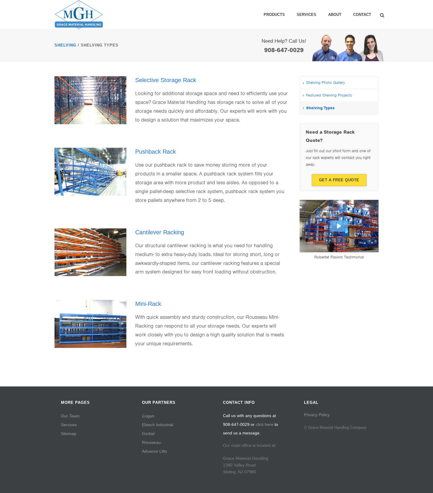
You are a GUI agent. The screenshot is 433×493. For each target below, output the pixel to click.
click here (264, 424)
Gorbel (148, 433)
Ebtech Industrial (157, 424)
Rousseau (151, 442)
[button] (339, 226)
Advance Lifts (154, 451)
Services (306, 14)
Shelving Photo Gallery (325, 82)
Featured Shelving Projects (329, 95)
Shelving (65, 45)
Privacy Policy (317, 414)
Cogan (148, 416)
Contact (362, 14)
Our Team (70, 416)
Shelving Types (320, 107)
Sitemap (68, 433)
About (334, 14)
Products (274, 14)
